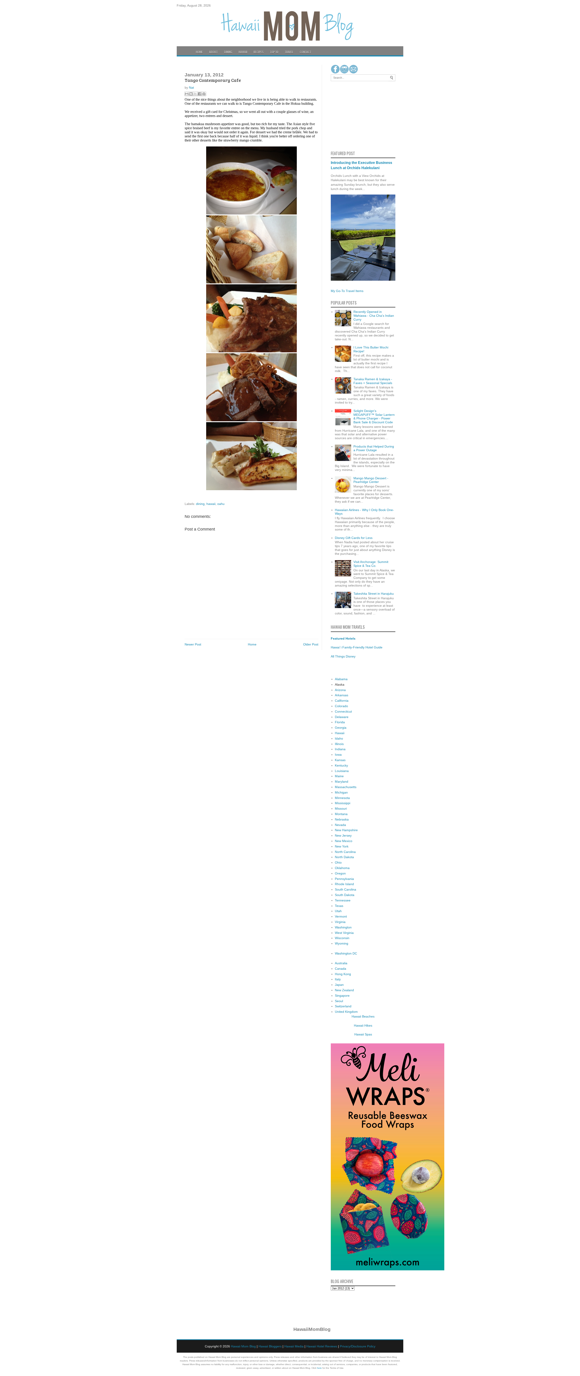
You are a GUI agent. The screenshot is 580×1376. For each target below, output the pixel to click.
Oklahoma (342, 868)
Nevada (340, 825)
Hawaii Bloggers (270, 1346)
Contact (305, 51)
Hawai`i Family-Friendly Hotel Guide (356, 647)
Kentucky (341, 765)
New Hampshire (346, 830)
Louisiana (342, 771)
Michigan (341, 792)
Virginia (340, 922)
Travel (289, 51)
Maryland (341, 781)
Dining (228, 51)
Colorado (341, 706)
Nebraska (342, 819)
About (213, 51)
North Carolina (345, 852)
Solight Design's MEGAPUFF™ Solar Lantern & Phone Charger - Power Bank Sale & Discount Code (374, 416)
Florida (340, 722)
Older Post (310, 644)
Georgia (340, 727)
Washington (343, 927)
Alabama (341, 679)
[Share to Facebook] (199, 94)
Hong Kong (343, 974)
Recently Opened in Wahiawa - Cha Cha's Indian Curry (373, 315)
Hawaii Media (294, 1346)
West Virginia (344, 933)
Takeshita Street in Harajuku (373, 593)
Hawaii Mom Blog (243, 1346)
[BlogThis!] (191, 94)
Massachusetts (345, 787)
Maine (339, 776)
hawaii (210, 504)
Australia (341, 963)
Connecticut (343, 711)
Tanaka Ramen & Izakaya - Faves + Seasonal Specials (372, 381)
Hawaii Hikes (363, 1025)
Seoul (339, 1001)
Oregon (340, 873)
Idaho (339, 738)
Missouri (341, 808)
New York (341, 846)
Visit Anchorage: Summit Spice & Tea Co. (370, 563)
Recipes (258, 51)
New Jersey (343, 835)
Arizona (340, 690)
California (341, 700)
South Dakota (344, 895)
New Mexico (343, 841)
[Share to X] (195, 94)
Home (199, 51)
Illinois (339, 744)
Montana (341, 814)
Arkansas (341, 695)
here (319, 1368)
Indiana (340, 749)
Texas (339, 906)
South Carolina (345, 889)
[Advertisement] (344, 115)
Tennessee (342, 900)
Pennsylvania (344, 879)
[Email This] (186, 94)
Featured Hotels (343, 638)
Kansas (340, 760)
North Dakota (344, 857)
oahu (221, 504)
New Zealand (344, 990)
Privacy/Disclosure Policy (357, 1346)
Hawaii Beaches (363, 1016)
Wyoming (341, 943)
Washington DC (346, 953)
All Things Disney (343, 656)
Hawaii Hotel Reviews (321, 1346)
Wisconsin (342, 938)
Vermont (341, 916)
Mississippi (342, 803)
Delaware (341, 717)
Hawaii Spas (363, 1034)
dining (200, 504)
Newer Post (193, 644)
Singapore (342, 995)
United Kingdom (346, 1011)
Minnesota (342, 798)
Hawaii (243, 51)
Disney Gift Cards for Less (353, 538)
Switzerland (343, 1006)
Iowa (338, 754)
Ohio (338, 862)
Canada (340, 968)
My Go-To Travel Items (347, 291)
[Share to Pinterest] (204, 94)
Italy (338, 979)
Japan (339, 984)
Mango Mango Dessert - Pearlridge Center (370, 480)
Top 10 (274, 51)
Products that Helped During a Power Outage (373, 448)
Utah (338, 911)
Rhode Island (344, 884)
